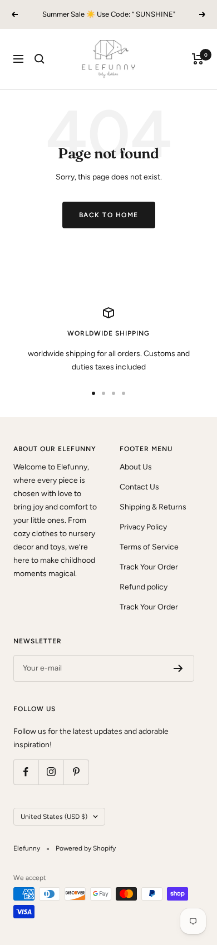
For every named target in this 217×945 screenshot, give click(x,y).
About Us (136, 467)
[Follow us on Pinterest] (75, 771)
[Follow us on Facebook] (25, 771)
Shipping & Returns (153, 507)
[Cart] (198, 58)
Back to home (109, 215)
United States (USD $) (54, 817)
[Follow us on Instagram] (50, 771)
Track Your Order (149, 567)
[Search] (39, 59)
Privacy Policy (143, 527)
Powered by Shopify (86, 848)
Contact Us (139, 487)
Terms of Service (149, 547)
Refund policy (143, 587)
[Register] (178, 668)
